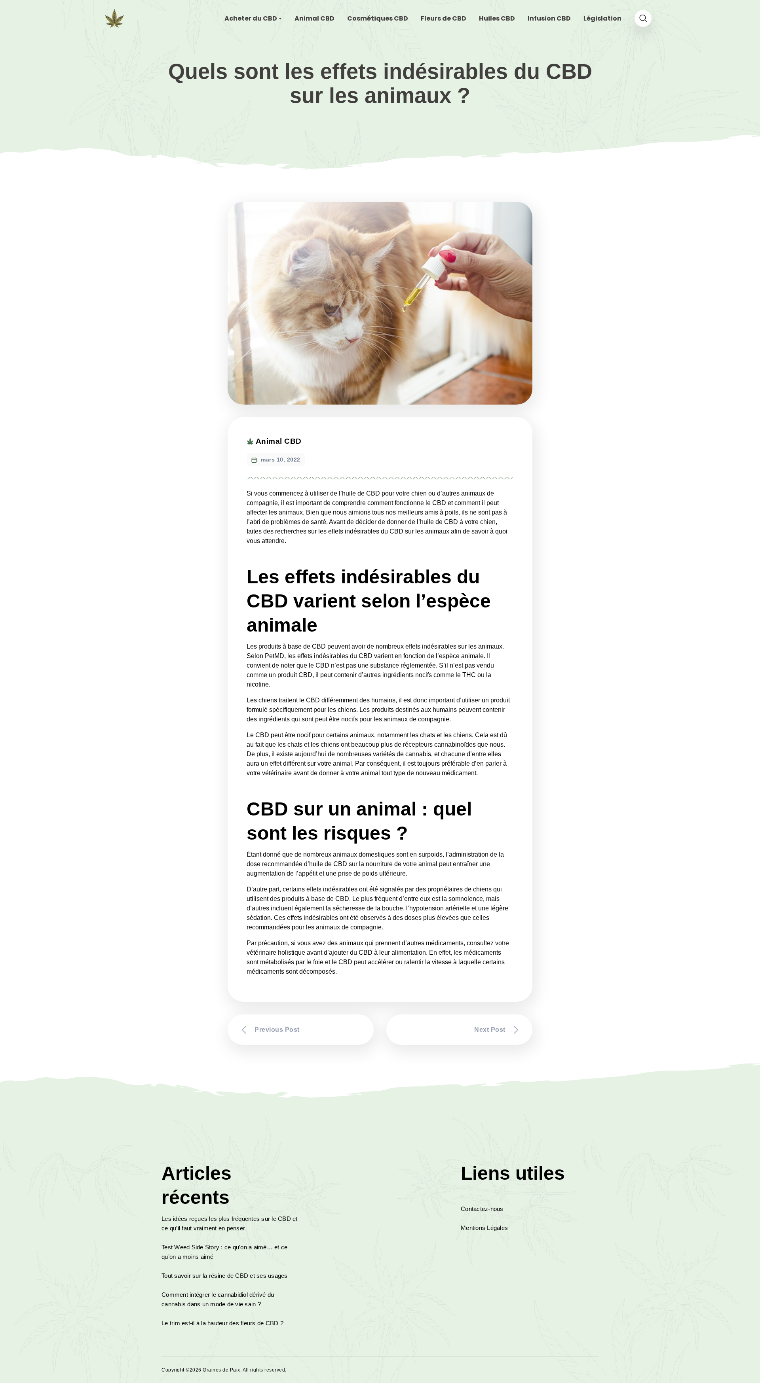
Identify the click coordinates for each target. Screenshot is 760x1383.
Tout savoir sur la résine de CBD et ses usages (225, 1275)
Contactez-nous (482, 1208)
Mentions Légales (484, 1227)
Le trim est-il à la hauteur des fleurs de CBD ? (222, 1323)
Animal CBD (279, 441)
